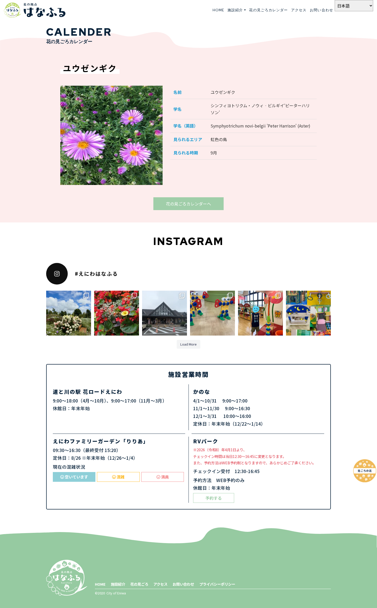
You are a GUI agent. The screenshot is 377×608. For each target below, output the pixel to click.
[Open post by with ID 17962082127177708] (116, 313)
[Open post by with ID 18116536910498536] (164, 313)
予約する (213, 498)
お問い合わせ (321, 10)
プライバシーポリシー (217, 584)
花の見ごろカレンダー (268, 10)
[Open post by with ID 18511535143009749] (260, 313)
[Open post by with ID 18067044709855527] (212, 313)
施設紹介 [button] (235, 10)
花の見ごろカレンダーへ (188, 204)
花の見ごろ (139, 584)
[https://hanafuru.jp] (34, 10)
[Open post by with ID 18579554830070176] (68, 313)
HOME (218, 10)
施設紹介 (118, 584)
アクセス (298, 10)
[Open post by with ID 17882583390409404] (308, 313)
